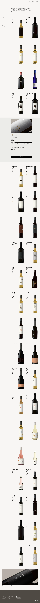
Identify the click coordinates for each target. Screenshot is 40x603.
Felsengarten (4, 25)
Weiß (2, 20)
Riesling (3, 23)
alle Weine (3, 17)
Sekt (2, 28)
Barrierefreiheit (18, 595)
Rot (2, 19)
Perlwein (3, 27)
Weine (29, 1)
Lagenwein (3, 26)
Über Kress (33, 1)
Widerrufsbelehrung (18, 597)
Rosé (2, 21)
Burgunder (3, 24)
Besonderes (3, 29)
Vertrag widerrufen (18, 598)
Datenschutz (17, 596)
